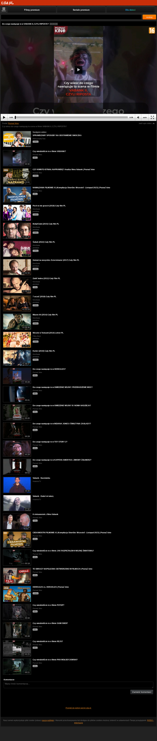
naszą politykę (48, 720)
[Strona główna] (8, 3)
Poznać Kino (13, 123)
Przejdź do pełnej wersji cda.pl (79, 708)
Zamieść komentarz (141, 692)
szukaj (149, 17)
